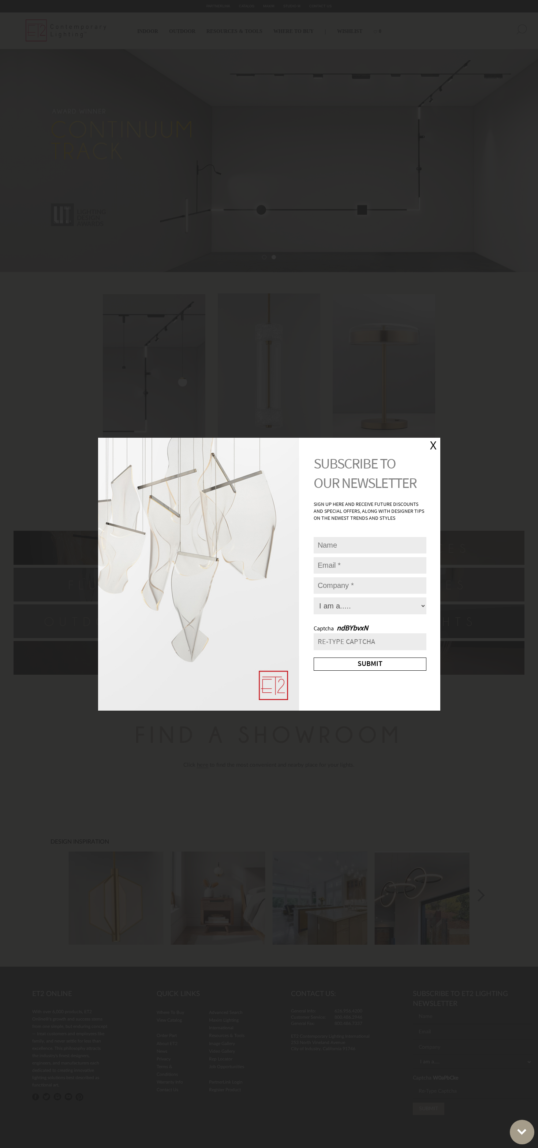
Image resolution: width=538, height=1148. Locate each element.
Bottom (522, 1132)
